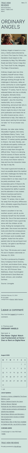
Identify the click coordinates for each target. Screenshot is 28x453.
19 (10, 377)
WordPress (17, 446)
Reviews (20, 299)
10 (3, 372)
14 (17, 372)
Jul (4, 389)
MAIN (16, 299)
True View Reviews (10, 443)
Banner (12, 299)
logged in (13, 314)
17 (3, 377)
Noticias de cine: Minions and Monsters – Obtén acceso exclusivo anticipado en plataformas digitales (13, 409)
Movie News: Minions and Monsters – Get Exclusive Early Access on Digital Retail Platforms (13, 416)
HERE (3, 434)
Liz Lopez (5, 297)
